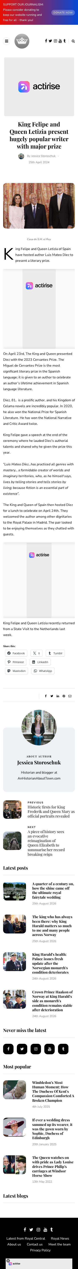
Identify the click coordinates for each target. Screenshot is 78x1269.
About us (14, 1244)
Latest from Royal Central (25, 1238)
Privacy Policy (40, 1250)
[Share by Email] (70, 696)
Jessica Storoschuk (43, 156)
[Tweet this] (51, 696)
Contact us (35, 1244)
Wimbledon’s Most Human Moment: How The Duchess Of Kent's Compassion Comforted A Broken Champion (53, 1091)
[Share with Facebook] (45, 696)
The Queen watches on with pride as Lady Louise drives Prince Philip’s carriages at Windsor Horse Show (53, 1166)
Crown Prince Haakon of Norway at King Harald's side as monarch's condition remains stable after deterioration (52, 1001)
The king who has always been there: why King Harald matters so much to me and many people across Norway (52, 925)
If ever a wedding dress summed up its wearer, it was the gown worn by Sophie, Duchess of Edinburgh (52, 1129)
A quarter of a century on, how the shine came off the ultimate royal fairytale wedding (53, 890)
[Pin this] (64, 696)
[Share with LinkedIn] (58, 696)
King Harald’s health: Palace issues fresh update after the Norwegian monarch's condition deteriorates (50, 963)
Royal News (60, 1238)
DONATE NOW (63, 12)
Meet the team (59, 1244)
